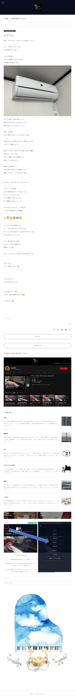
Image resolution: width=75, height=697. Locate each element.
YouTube (6, 353)
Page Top (37, 686)
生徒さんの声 (37, 345)
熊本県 (6, 433)
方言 (5, 418)
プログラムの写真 (9, 465)
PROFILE (37, 336)
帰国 (5, 481)
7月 (5, 449)
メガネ (6, 497)
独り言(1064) (7, 318)
